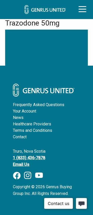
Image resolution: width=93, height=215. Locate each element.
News (18, 117)
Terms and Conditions (32, 130)
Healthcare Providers (32, 124)
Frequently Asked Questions (38, 104)
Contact (20, 136)
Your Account (24, 111)
